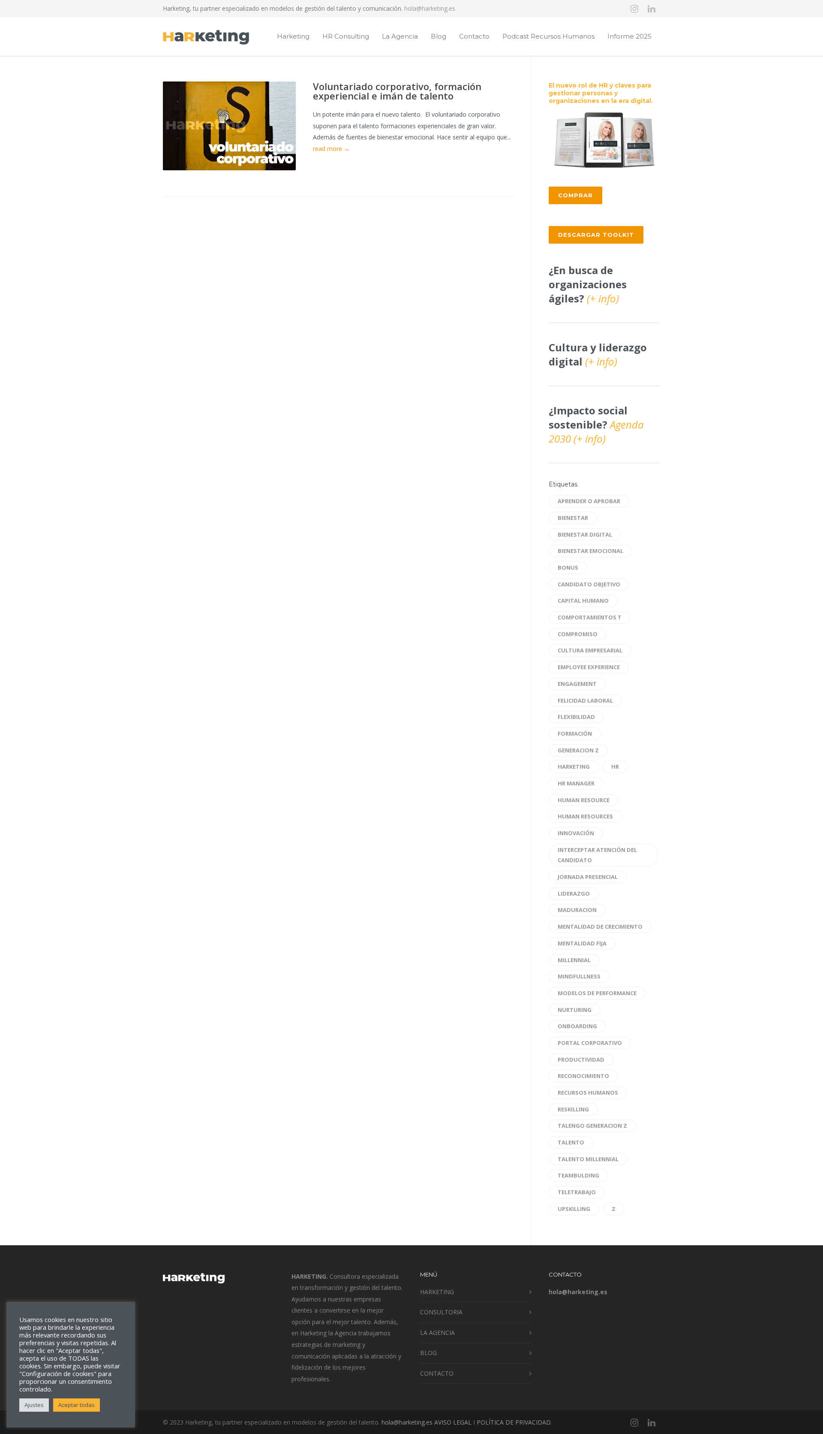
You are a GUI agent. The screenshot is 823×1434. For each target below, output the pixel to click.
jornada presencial (588, 877)
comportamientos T (590, 617)
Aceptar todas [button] (76, 1405)
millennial (574, 960)
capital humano (583, 600)
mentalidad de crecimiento (600, 926)
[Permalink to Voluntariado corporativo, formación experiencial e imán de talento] (229, 126)
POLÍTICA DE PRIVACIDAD (514, 1422)
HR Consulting (345, 36)
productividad (581, 1059)
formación (575, 733)
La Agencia (400, 36)
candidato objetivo (589, 584)
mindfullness (579, 976)
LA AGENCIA (437, 1332)
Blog (438, 36)
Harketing (293, 36)
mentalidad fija (582, 943)
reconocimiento (583, 1076)
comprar (575, 195)
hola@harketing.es (429, 8)
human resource (584, 800)
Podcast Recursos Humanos (548, 36)
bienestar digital (585, 534)
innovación (576, 833)
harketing (574, 766)
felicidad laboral (585, 700)
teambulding (578, 1175)
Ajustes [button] (34, 1405)
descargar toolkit (596, 234)
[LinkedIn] (651, 8)
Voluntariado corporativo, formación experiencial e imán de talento (397, 91)
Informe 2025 (629, 36)
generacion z (578, 750)
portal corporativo (590, 1043)
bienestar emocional (590, 551)
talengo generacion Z (592, 1125)
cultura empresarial (590, 650)
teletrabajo (577, 1192)
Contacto (474, 36)
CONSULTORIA (441, 1312)
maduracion (577, 910)
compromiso (578, 634)
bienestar (573, 518)
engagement (577, 684)
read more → (331, 149)
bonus (568, 567)
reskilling (573, 1109)
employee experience (589, 667)
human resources (585, 816)
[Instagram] (634, 8)
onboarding (577, 1026)
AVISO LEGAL (453, 1422)
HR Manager (576, 783)
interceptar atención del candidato (597, 855)
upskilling (574, 1209)
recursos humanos (588, 1092)
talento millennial (588, 1159)
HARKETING (437, 1292)
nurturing (575, 1010)
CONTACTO (437, 1373)
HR (615, 766)
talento (571, 1142)
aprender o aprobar (589, 501)
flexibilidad (576, 717)
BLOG (428, 1353)
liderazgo (574, 893)
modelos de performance (597, 993)
